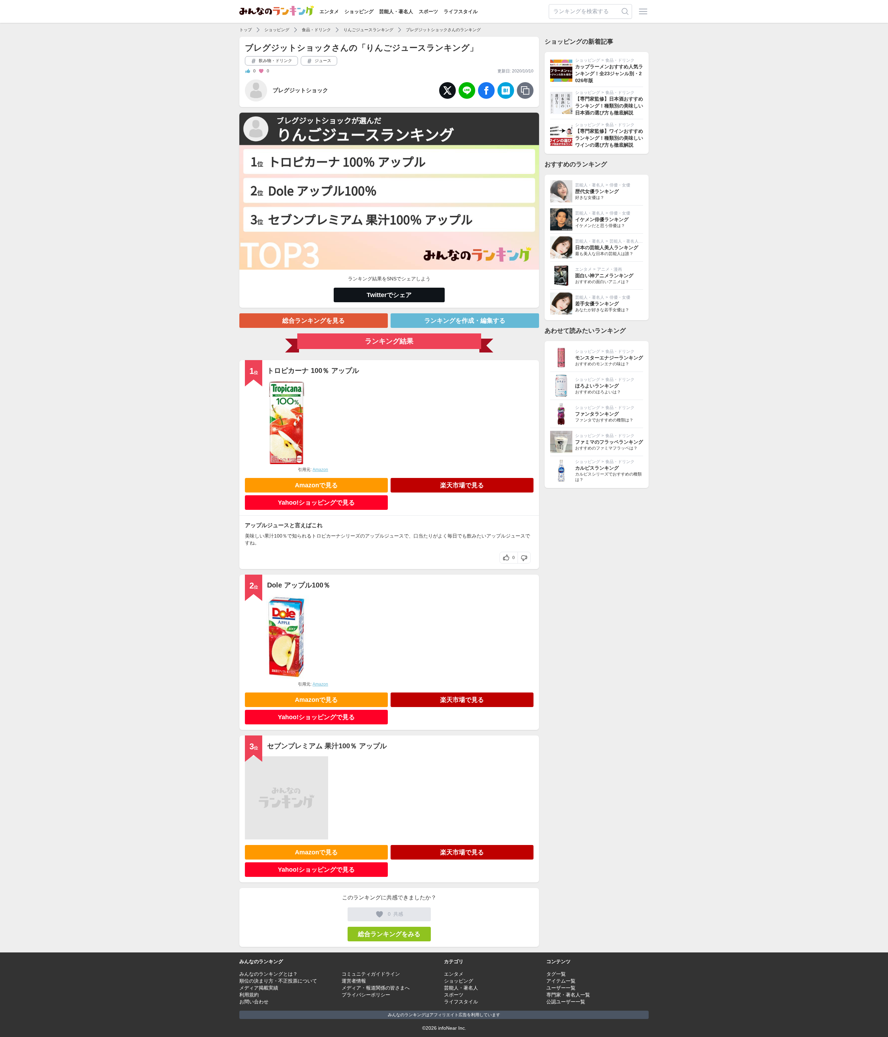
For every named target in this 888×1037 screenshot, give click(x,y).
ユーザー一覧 (560, 988)
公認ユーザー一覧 (565, 1001)
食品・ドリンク (316, 29)
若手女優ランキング (597, 303)
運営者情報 (354, 981)
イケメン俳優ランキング (602, 219)
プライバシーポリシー (366, 994)
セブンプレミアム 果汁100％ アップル (327, 746)
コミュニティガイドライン (371, 974)
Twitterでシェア (389, 294)
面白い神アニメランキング (604, 275)
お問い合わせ (253, 1001)
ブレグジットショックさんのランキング (443, 29)
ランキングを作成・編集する (464, 320)
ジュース (322, 60)
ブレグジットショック (300, 90)
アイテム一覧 (560, 981)
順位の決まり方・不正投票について (278, 981)
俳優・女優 (619, 185)
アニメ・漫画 (609, 269)
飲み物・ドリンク (275, 60)
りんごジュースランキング (368, 29)
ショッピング (359, 11)
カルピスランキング (597, 468)
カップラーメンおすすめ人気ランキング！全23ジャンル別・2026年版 (609, 73)
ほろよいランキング (597, 386)
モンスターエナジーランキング (609, 357)
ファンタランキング (597, 414)
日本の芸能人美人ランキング (606, 247)
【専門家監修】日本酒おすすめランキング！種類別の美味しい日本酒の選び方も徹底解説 (609, 105)
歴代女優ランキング (597, 191)
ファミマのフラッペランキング (609, 442)
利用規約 (249, 994)
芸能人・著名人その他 (630, 241)
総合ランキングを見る (313, 320)
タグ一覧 (556, 974)
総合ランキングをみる (389, 934)
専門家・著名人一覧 (568, 994)
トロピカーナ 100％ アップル (313, 370)
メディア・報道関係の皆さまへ (376, 988)
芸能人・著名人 (396, 11)
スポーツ (428, 11)
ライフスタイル (461, 11)
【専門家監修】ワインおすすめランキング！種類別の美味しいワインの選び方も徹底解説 (609, 138)
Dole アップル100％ (298, 585)
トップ (245, 29)
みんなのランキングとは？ (268, 974)
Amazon (320, 469)
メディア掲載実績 (258, 988)
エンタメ (329, 11)
